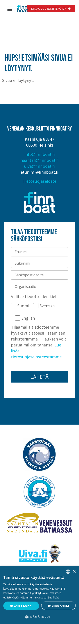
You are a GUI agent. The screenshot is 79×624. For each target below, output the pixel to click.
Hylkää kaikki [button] (58, 605)
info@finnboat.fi (39, 154)
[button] (9, 8)
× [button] (74, 571)
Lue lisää (53, 597)
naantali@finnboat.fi (39, 160)
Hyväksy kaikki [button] (21, 605)
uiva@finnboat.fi (39, 166)
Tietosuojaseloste (39, 181)
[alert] (39, 595)
